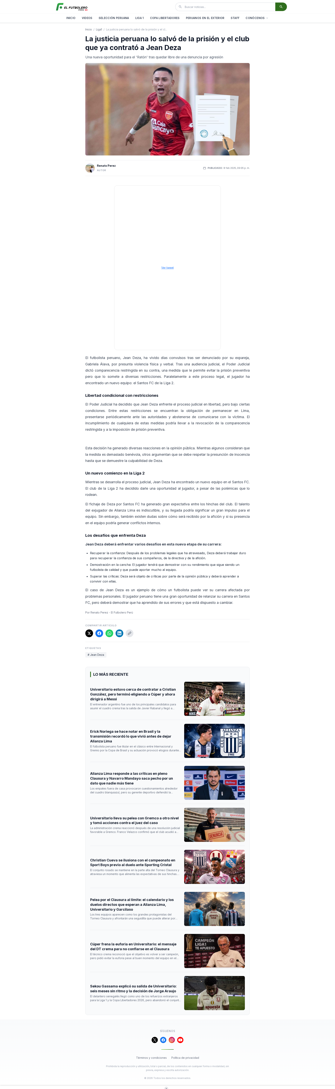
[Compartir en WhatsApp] (109, 633)
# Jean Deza (96, 654)
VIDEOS (87, 18)
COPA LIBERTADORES (165, 18)
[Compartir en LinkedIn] (119, 633)
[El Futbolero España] (71, 6)
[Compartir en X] (89, 633)
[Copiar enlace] (129, 633)
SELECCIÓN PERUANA (114, 18)
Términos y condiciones (151, 1057)
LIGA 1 (139, 18)
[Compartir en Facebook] (99, 633)
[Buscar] (281, 7)
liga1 (99, 29)
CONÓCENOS (255, 18)
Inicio (88, 29)
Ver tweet (167, 267)
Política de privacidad (185, 1057)
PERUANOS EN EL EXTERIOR (205, 18)
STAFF (235, 18)
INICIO (70, 18)
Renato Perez (106, 165)
